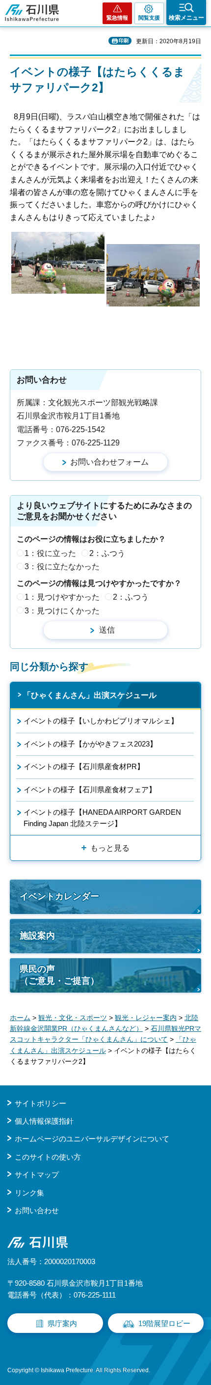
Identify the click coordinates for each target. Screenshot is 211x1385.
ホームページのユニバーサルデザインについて (92, 1139)
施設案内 (37, 936)
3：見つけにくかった (62, 611)
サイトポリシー (40, 1103)
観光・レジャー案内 (146, 1018)
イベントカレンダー (59, 896)
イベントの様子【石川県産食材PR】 (84, 766)
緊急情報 (117, 18)
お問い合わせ (37, 1210)
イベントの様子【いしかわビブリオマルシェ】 (101, 721)
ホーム (20, 1018)
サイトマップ (37, 1174)
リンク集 (29, 1193)
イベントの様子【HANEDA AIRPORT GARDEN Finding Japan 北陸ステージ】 (102, 817)
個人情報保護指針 (44, 1121)
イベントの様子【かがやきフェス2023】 (90, 744)
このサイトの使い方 (48, 1157)
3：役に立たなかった (62, 566)
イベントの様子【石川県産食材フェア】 (90, 789)
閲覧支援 (149, 18)
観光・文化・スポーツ (72, 1018)
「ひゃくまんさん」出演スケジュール (90, 695)
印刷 (124, 40)
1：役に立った (50, 553)
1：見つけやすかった (62, 597)
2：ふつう (107, 553)
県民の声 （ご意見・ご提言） (59, 974)
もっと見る (110, 848)
